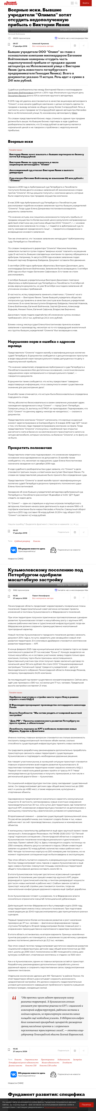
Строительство (31, 1059)
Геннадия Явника (17, 95)
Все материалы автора (42, 46)
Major (74, 113)
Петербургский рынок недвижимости (23, 1062)
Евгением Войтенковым (21, 92)
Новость (36, 541)
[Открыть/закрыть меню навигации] (72, 3)
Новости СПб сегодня (48, 1065)
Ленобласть (67, 1062)
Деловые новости (15, 1065)
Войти (86, 3)
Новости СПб (30, 1065)
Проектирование (47, 1059)
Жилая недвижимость (50, 1062)
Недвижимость (64, 1059)
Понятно (86, 1105)
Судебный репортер (22, 541)
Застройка (77, 1059)
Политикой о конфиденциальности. (61, 1107)
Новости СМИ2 (15, 559)
